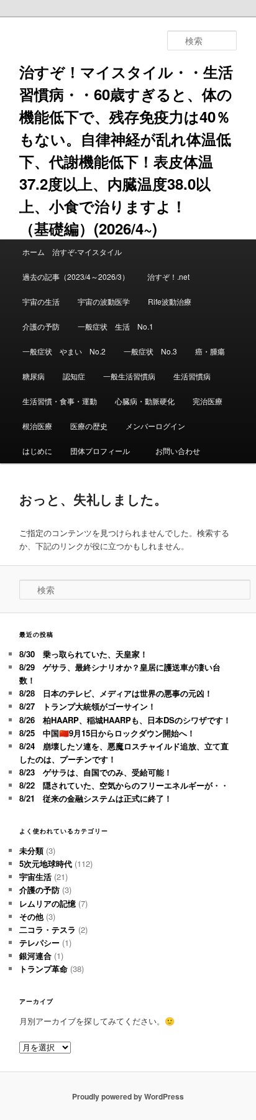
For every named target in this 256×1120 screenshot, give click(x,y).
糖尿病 (33, 376)
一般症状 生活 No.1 (115, 326)
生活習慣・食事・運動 (59, 401)
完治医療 (207, 401)
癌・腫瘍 (210, 351)
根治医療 (37, 425)
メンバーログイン (155, 425)
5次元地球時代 (45, 863)
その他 (31, 916)
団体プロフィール (103, 450)
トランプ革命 (43, 968)
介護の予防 (41, 326)
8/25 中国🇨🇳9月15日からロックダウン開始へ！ (107, 733)
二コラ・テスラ (47, 929)
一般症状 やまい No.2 (64, 351)
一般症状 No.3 (150, 351)
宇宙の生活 (41, 301)
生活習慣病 (192, 376)
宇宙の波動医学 (104, 301)
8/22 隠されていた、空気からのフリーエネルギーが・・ (124, 785)
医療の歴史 (88, 425)
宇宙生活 (35, 876)
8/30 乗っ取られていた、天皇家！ (83, 654)
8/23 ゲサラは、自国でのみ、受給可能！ (95, 772)
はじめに (37, 450)
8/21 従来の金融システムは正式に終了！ (95, 798)
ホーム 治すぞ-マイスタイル (72, 251)
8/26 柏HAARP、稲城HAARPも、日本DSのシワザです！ (125, 720)
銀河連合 (35, 955)
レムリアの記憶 (47, 903)
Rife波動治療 (169, 301)
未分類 (31, 850)
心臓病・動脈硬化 (145, 401)
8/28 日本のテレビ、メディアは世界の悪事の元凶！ (116, 693)
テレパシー (39, 942)
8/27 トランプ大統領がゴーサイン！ (87, 706)
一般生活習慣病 (129, 376)
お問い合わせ (177, 450)
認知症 (74, 376)
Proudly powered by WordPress (128, 1096)
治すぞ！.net (168, 276)
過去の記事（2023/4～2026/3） (75, 276)
